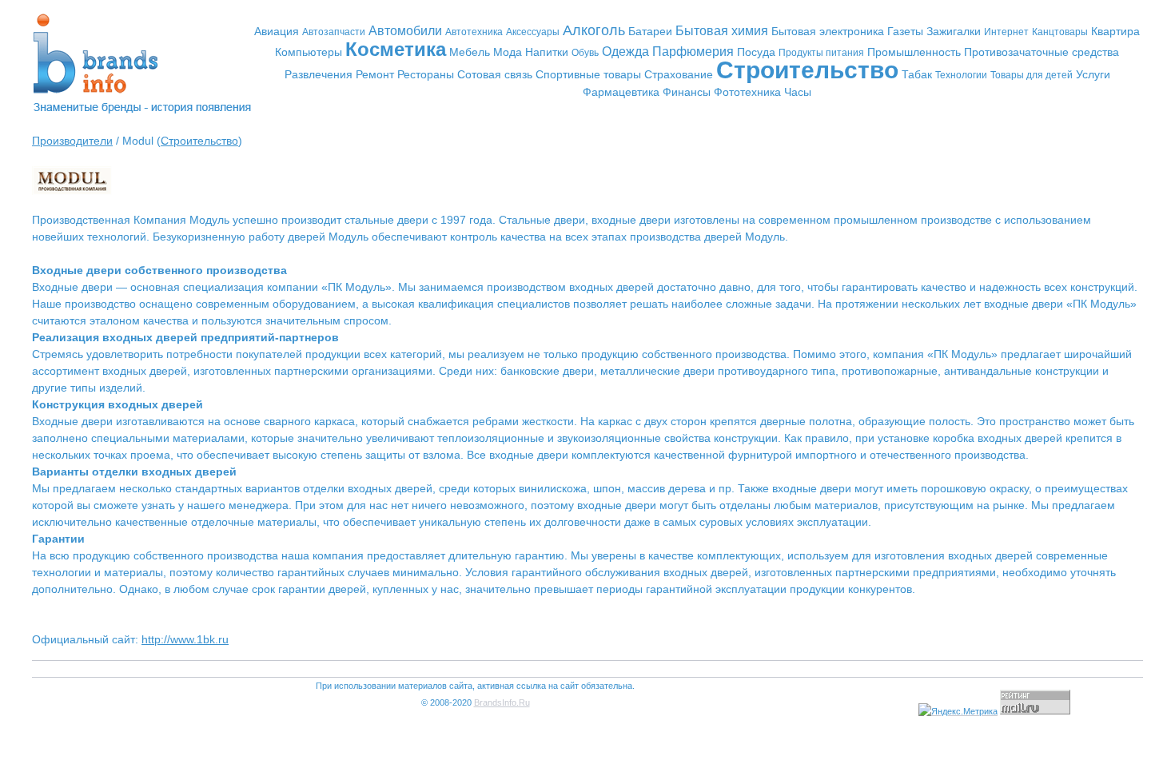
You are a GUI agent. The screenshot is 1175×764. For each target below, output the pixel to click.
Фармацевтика (621, 92)
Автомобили (405, 31)
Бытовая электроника (827, 31)
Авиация (276, 31)
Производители (72, 140)
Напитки (546, 52)
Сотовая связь (494, 74)
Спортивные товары (588, 74)
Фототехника (747, 92)
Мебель (469, 52)
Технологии (961, 75)
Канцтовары (1060, 32)
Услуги (1093, 74)
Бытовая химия (721, 31)
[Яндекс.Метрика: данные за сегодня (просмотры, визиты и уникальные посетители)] (958, 711)
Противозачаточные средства (1041, 52)
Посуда (756, 52)
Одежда (625, 51)
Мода (507, 52)
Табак (917, 74)
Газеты (905, 31)
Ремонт (375, 74)
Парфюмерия (693, 51)
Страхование (678, 74)
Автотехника (474, 32)
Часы (797, 92)
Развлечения (318, 74)
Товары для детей (1031, 75)
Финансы (687, 92)
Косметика (395, 49)
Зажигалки (953, 31)
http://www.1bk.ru (185, 639)
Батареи (650, 31)
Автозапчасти (333, 32)
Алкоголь (594, 30)
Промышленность (914, 52)
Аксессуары (533, 32)
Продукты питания (821, 52)
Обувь (585, 52)
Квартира (1115, 31)
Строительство (807, 70)
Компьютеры (308, 52)
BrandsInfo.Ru (502, 702)
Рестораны (425, 74)
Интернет (1006, 32)
